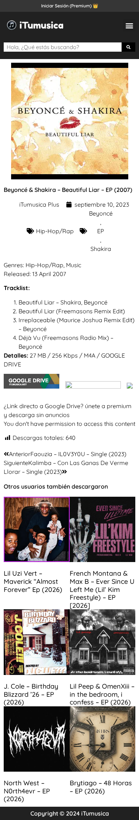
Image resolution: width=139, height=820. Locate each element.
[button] (129, 25)
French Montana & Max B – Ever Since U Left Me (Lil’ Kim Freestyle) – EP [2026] (102, 589)
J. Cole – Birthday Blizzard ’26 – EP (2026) (31, 694)
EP (100, 231)
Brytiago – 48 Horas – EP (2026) (101, 787)
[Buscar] (129, 47)
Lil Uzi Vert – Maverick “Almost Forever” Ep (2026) (33, 581)
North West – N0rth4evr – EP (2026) (27, 791)
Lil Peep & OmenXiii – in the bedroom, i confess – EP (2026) (102, 694)
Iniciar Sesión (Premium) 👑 (69, 5)
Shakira (100, 248)
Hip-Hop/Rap (55, 231)
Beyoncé (101, 213)
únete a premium (108, 406)
